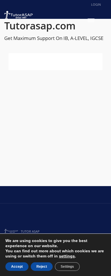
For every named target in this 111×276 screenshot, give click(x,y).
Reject (41, 267)
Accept (17, 267)
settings (67, 256)
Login (96, 4)
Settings (67, 267)
